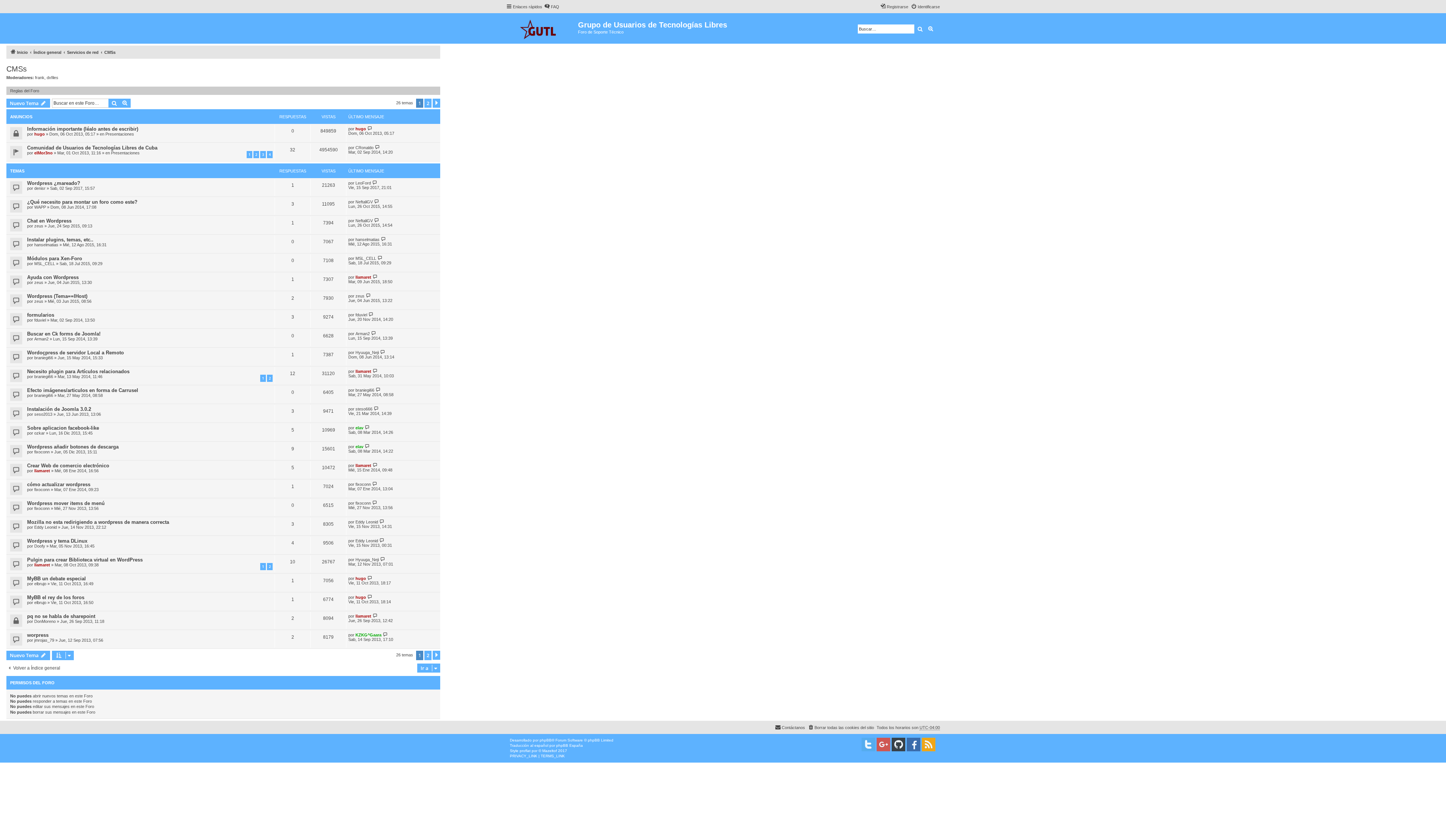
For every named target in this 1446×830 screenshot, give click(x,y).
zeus (38, 226)
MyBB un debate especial (56, 578)
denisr (40, 188)
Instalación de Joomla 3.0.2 (59, 409)
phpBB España (569, 745)
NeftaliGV (364, 202)
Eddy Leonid (45, 527)
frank (39, 77)
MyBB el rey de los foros (55, 597)
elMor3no (43, 153)
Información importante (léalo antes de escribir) (82, 129)
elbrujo (40, 583)
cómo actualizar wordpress (58, 484)
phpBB (546, 740)
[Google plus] (883, 744)
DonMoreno (45, 621)
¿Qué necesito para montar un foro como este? (82, 202)
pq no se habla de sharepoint (61, 616)
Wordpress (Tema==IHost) (57, 296)
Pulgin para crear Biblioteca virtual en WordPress (85, 560)
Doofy (39, 546)
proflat (525, 751)
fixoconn (42, 452)
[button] (436, 103)
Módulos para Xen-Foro (54, 258)
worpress (38, 635)
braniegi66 (43, 357)
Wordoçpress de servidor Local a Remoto (75, 352)
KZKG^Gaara (368, 635)
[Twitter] (868, 744)
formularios (40, 315)
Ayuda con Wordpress (53, 277)
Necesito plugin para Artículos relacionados (78, 371)
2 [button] (428, 103)
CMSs (16, 69)
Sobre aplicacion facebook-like (63, 428)
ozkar (39, 433)
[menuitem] (551, 6)
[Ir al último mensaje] (370, 128)
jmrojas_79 (44, 640)
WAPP (40, 207)
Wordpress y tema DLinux (57, 541)
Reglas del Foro (24, 90)
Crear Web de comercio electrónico (68, 465)
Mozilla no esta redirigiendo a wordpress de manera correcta (98, 522)
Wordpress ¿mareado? (53, 183)
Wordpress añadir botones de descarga (73, 447)
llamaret (363, 277)
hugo (39, 134)
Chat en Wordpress (49, 221)
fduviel (40, 320)
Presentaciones (119, 134)
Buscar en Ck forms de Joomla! (64, 334)
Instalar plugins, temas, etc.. (60, 240)
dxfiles (52, 77)
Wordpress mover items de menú (66, 503)
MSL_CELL (44, 263)
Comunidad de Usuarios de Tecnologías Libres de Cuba (92, 148)
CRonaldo (364, 147)
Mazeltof (549, 751)
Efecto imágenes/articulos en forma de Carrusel (82, 390)
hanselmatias (46, 245)
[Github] (898, 744)
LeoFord (363, 183)
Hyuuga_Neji (367, 352)
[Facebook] (913, 744)
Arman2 (41, 339)
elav (359, 428)
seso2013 (43, 414)
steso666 (363, 409)
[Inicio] (542, 28)
